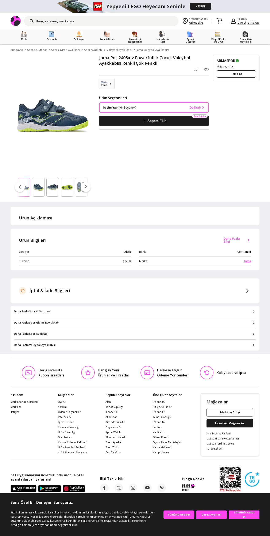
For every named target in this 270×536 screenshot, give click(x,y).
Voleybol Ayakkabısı (119, 50)
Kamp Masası (161, 452)
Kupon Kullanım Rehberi (72, 442)
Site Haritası (65, 437)
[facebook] (104, 490)
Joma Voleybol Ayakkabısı (152, 50)
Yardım (62, 407)
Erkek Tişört (112, 447)
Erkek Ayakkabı (114, 442)
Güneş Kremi (160, 437)
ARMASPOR (226, 61)
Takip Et (236, 73)
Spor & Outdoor (37, 50)
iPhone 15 (159, 402)
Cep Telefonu (113, 452)
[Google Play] (49, 488)
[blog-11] (193, 488)
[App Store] (23, 488)
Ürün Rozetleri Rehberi (71, 447)
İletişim (15, 412)
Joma (247, 261)
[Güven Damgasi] (252, 479)
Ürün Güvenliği (67, 432)
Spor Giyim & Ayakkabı (65, 50)
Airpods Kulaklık (115, 422)
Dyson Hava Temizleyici (167, 442)
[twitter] (119, 490)
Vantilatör (159, 432)
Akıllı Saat (111, 417)
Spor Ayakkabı (93, 50)
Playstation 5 (113, 427)
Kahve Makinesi (162, 447)
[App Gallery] (74, 488)
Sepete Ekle (156, 121)
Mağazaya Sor (225, 66)
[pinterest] (162, 490)
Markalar (16, 407)
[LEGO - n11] (135, 6)
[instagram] (133, 490)
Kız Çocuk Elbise (162, 407)
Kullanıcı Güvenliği (68, 427)
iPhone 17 (159, 412)
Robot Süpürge (114, 407)
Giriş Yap (253, 22)
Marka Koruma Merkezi (24, 402)
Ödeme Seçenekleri (69, 412)
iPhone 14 (111, 412)
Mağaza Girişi (230, 412)
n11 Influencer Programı (72, 452)
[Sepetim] (219, 21)
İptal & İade (65, 417)
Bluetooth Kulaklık (116, 437)
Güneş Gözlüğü (162, 417)
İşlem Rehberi (66, 422)
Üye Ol (242, 22)
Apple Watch (113, 432)
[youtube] (147, 490)
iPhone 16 (159, 422)
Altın (108, 402)
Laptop (157, 427)
